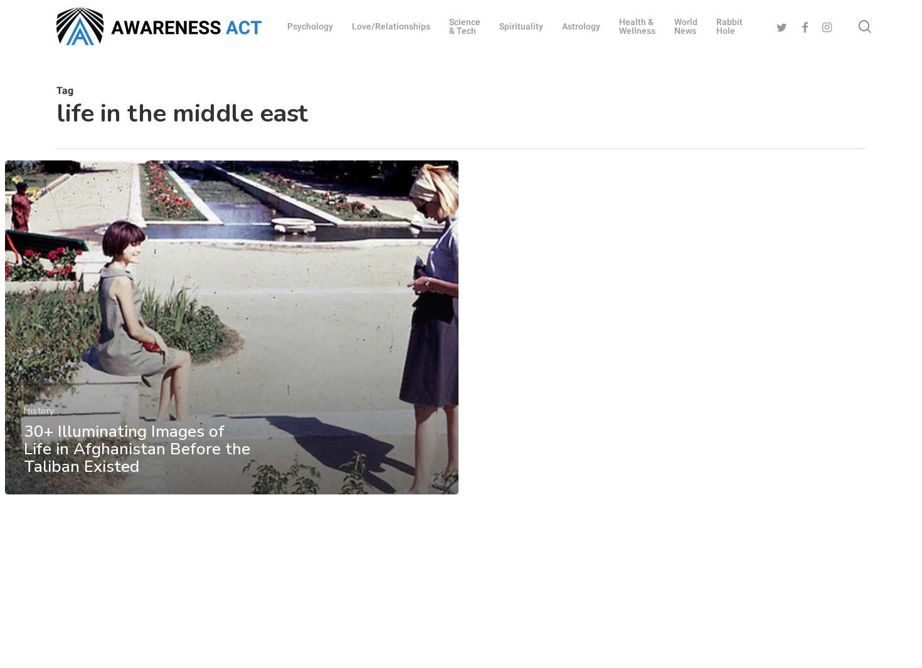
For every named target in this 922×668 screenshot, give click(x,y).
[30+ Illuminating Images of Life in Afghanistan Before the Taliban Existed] (231, 327)
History (39, 411)
